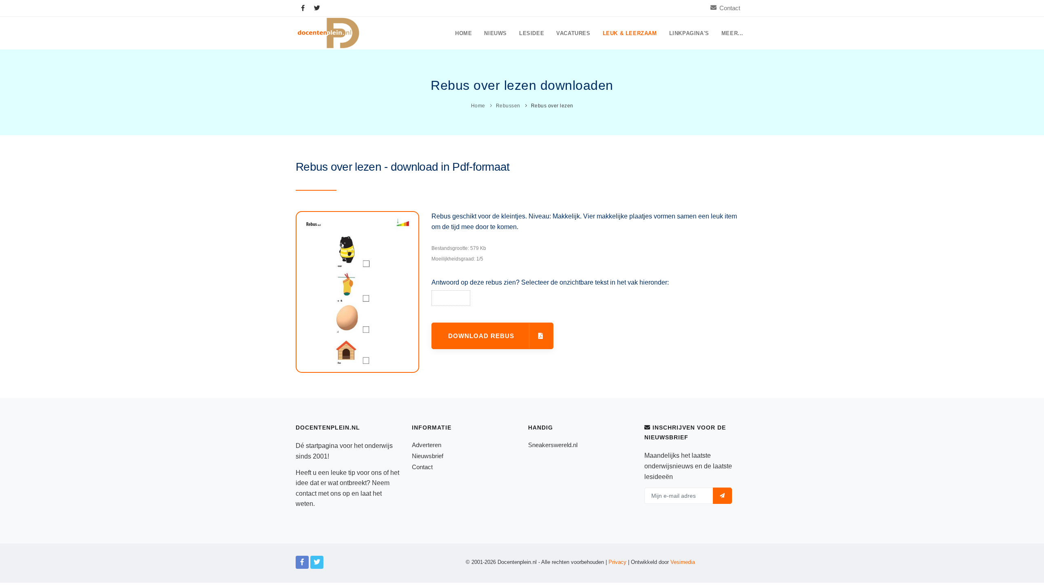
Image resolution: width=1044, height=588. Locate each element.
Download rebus (482, 335)
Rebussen (508, 106)
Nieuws (495, 33)
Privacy (617, 562)
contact (306, 493)
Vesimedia (682, 562)
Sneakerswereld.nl (552, 444)
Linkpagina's (689, 33)
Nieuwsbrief (427, 455)
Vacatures (573, 33)
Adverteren (426, 444)
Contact (729, 7)
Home (463, 33)
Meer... (732, 33)
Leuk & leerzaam (630, 33)
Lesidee (531, 33)
